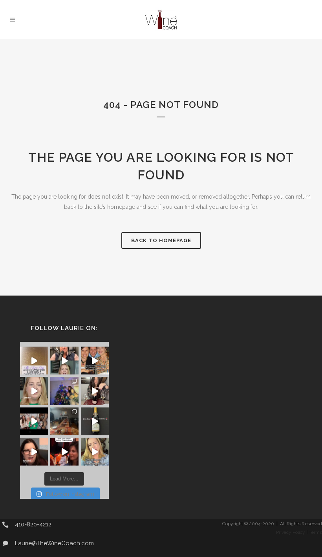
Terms (315, 532)
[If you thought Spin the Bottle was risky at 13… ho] (95, 421)
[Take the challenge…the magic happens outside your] (95, 360)
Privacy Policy (290, 532)
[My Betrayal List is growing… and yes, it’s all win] (95, 391)
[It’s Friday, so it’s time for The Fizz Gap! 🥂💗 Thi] (34, 360)
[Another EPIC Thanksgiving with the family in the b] (64, 421)
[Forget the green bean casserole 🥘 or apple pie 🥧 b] (95, 452)
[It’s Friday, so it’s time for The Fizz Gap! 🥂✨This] (34, 421)
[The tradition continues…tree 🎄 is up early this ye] (64, 391)
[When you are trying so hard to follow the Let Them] (64, 452)
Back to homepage (161, 240)
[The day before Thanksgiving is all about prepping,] (34, 452)
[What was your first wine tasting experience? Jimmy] (34, 391)
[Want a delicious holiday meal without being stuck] (64, 360)
